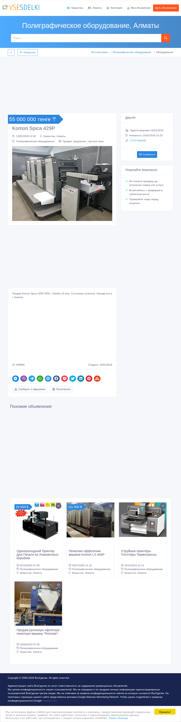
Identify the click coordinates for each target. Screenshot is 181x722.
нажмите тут (49, 700)
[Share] (15, 378)
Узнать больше (118, 717)
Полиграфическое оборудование (132, 52)
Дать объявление (166, 7)
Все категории (99, 52)
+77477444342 (137, 140)
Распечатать (63, 389)
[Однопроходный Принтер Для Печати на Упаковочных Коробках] (38, 521)
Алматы (97, 7)
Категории (116, 7)
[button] (14, 183)
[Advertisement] (90, 84)
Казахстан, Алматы (54, 136)
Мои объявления (141, 7)
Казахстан (77, 7)
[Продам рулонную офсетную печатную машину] (38, 613)
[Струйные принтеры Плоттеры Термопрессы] (143, 519)
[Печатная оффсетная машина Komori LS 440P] (90, 519)
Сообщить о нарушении (32, 389)
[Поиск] (165, 38)
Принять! (165, 711)
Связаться (149, 154)
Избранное (30, 52)
